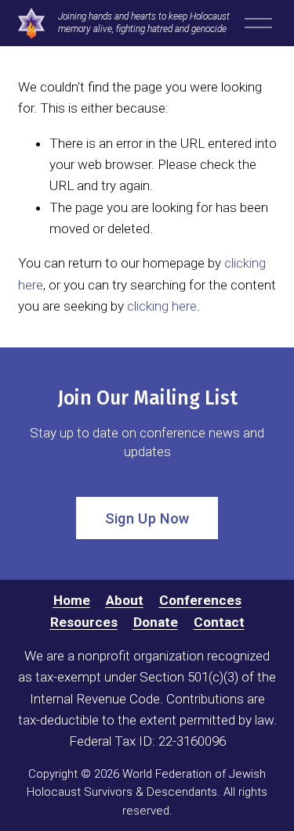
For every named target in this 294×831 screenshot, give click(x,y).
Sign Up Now (147, 518)
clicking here (162, 306)
